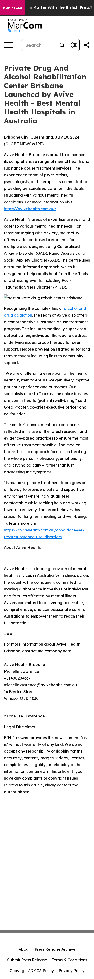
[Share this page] (86, 45)
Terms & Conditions (69, 959)
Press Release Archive (55, 949)
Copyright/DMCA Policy (32, 970)
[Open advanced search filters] (73, 45)
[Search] (62, 45)
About (24, 949)
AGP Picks (12, 8)
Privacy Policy (72, 970)
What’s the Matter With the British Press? (51, 7)
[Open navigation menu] (8, 45)
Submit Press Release (27, 959)
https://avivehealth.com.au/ (30, 208)
